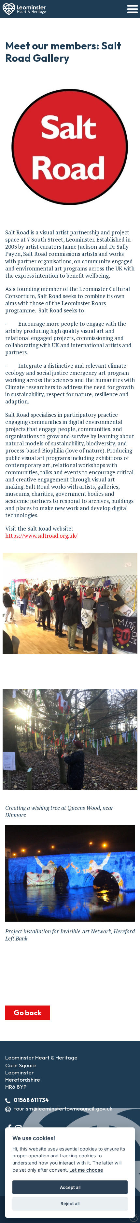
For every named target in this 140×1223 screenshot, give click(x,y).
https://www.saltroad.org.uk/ (41, 535)
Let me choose (86, 1170)
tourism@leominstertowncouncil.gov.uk (63, 1108)
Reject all (70, 1203)
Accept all (70, 1187)
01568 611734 (31, 1100)
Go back (27, 1012)
